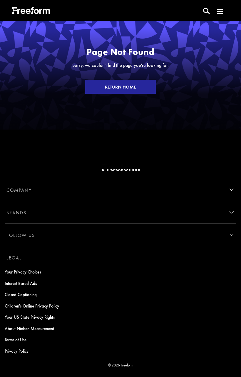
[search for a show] (206, 10)
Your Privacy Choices (23, 272)
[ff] (31, 11)
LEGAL (14, 257)
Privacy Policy (17, 351)
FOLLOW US (20, 235)
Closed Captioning (21, 294)
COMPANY (19, 190)
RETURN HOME (120, 87)
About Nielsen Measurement (29, 328)
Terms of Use (15, 339)
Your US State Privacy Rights (30, 317)
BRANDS (16, 212)
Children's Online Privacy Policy (32, 306)
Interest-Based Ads (21, 283)
